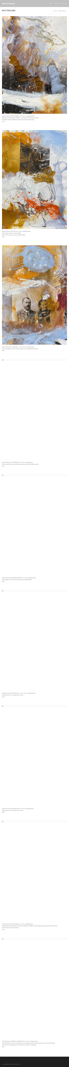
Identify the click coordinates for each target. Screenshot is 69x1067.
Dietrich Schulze (8, 3)
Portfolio (57, 3)
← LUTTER (54, 11)
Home (51, 3)
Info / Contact (64, 3)
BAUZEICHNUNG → (62, 11)
